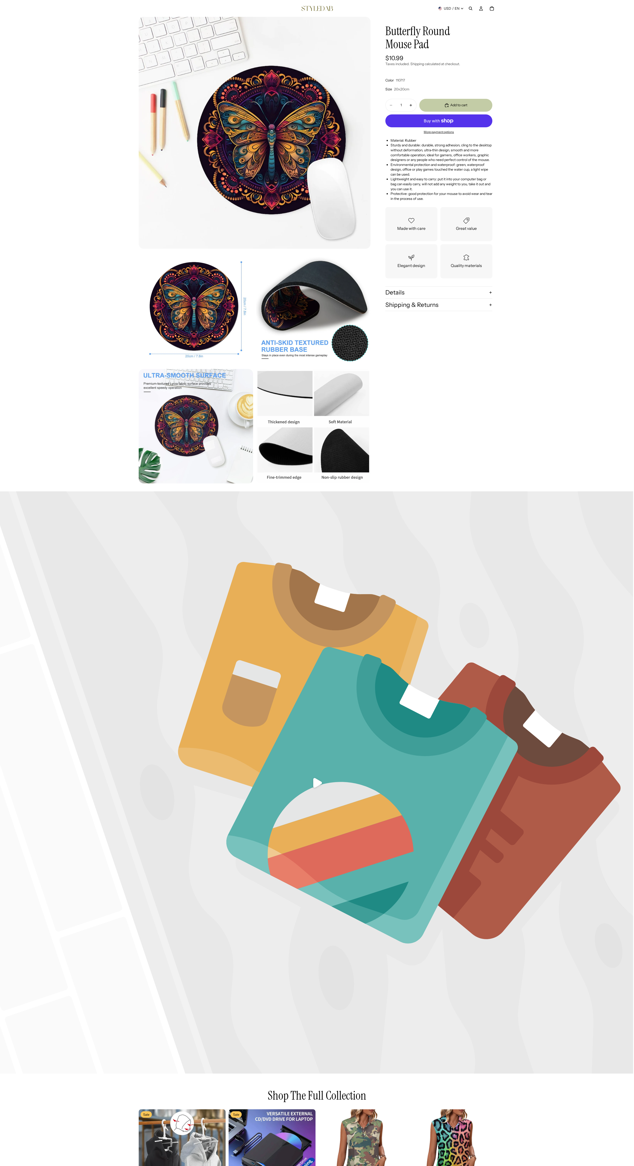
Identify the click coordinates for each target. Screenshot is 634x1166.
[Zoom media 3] (313, 309)
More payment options (439, 132)
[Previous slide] (146, 1152)
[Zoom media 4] (196, 426)
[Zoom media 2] (196, 309)
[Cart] (491, 8)
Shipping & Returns (411, 304)
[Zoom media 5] (313, 426)
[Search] (470, 8)
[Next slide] (218, 1152)
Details (394, 292)
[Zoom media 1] (254, 133)
